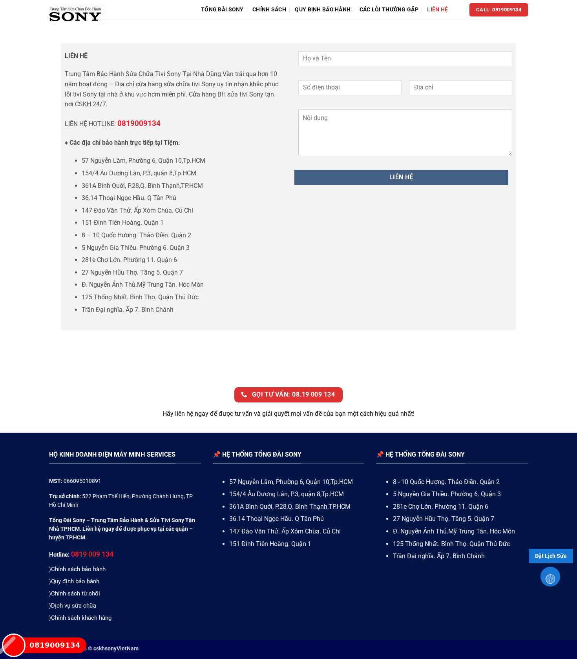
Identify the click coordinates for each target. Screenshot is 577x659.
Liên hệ (437, 9)
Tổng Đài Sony (67, 520)
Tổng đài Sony (222, 9)
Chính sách (269, 9)
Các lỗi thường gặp (389, 9)
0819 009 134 (92, 554)
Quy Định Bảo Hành (323, 9)
